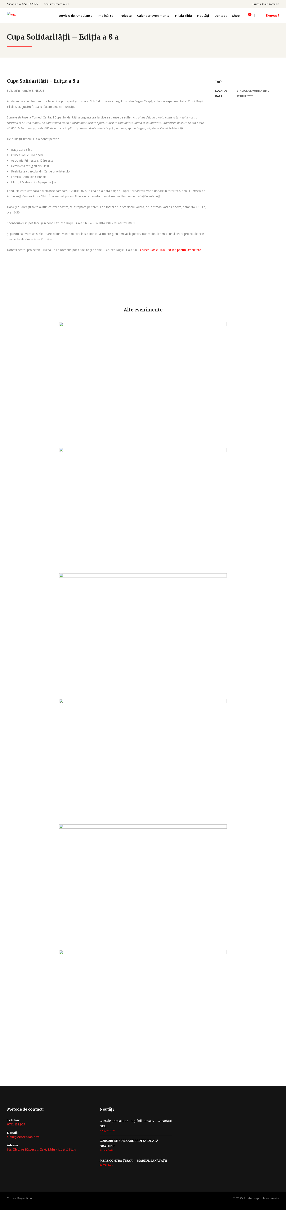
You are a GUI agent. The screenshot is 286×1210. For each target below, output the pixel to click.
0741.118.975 (30, 4)
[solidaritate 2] (10, 296)
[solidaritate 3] (10, 280)
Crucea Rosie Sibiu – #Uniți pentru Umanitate (170, 250)
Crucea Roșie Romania (266, 4)
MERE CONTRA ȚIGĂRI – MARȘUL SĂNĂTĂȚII (133, 1160)
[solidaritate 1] (10, 285)
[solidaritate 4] (10, 290)
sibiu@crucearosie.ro (56, 4)
